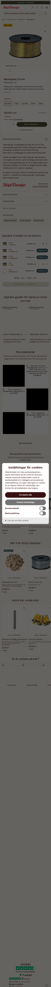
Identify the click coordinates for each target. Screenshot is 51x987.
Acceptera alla (25, 495)
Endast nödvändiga (25, 502)
